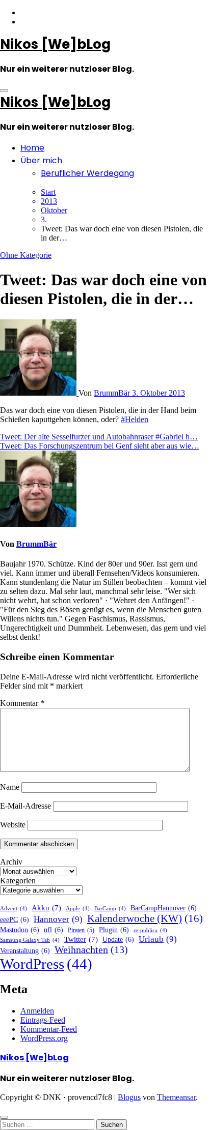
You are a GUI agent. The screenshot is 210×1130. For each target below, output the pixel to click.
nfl (53, 930)
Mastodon (19, 930)
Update (118, 939)
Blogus (129, 1097)
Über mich (41, 160)
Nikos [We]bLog (55, 44)
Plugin (114, 930)
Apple (78, 908)
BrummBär (113, 393)
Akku (46, 908)
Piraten (81, 930)
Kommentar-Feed (48, 1029)
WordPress (46, 964)
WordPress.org (44, 1038)
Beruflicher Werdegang (87, 173)
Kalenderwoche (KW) (145, 918)
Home (32, 148)
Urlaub (158, 939)
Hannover (58, 919)
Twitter (81, 939)
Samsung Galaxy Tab (30, 940)
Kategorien (18, 880)
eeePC (14, 920)
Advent (13, 908)
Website (12, 824)
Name (9, 787)
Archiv (11, 861)
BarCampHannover (163, 908)
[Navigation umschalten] (4, 90)
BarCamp (110, 908)
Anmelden (37, 1010)
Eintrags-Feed (42, 1020)
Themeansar (176, 1097)
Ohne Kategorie (25, 255)
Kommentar (22, 703)
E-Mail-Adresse (25, 805)
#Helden (134, 419)
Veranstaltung (25, 951)
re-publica (150, 930)
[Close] (4, 1117)
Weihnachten (91, 949)
